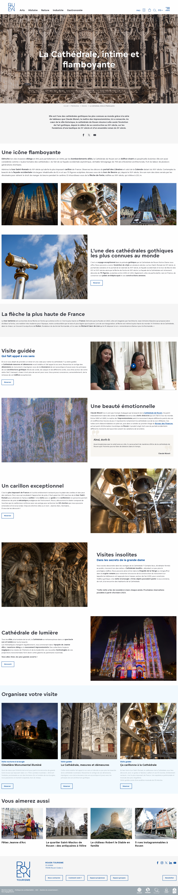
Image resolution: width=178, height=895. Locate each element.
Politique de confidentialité (24, 890)
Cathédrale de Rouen (153, 413)
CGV (36, 890)
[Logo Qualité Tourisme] (157, 890)
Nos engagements (8, 891)
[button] (155, 10)
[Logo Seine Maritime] (147, 890)
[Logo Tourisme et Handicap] (166, 890)
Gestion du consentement (49, 890)
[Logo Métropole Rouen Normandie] (139, 890)
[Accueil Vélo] (174, 890)
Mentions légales (7, 890)
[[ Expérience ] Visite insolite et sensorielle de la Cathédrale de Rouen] (133, 365)
